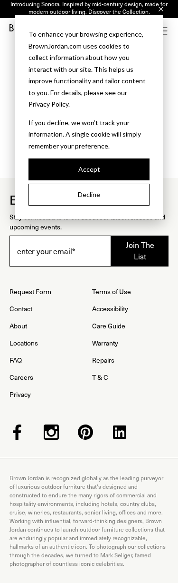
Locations (23, 342)
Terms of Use (111, 291)
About (18, 325)
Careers (21, 377)
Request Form (30, 291)
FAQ (15, 360)
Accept (89, 169)
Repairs (103, 360)
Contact (20, 308)
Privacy (20, 394)
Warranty (105, 342)
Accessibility (110, 308)
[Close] (161, 9)
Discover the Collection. (119, 11)
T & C (100, 377)
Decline (89, 194)
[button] (164, 31)
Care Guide (108, 325)
